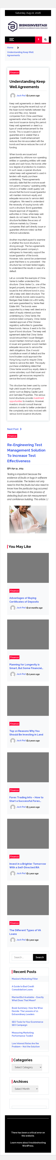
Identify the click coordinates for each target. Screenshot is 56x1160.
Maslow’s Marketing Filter (25, 979)
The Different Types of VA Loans (25, 932)
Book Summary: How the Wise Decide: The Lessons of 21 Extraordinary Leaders (27, 1011)
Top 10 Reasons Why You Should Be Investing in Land (26, 733)
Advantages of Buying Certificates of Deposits (24, 600)
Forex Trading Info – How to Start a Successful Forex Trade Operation (26, 799)
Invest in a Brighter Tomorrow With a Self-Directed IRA (27, 865)
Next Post (13, 429)
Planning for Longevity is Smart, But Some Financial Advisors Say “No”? (25, 666)
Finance (14, 72)
